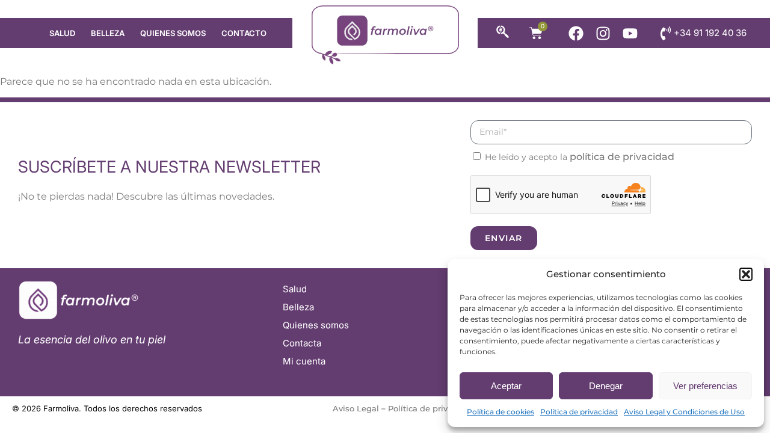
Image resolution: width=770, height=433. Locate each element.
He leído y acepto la (579, 157)
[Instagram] (603, 33)
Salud (62, 33)
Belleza (108, 33)
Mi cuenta (304, 361)
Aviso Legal (356, 408)
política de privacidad (622, 156)
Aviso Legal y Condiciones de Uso (684, 411)
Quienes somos (173, 33)
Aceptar (506, 386)
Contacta (302, 343)
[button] (746, 274)
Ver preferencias (705, 386)
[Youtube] (630, 33)
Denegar (606, 386)
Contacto (243, 33)
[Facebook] (576, 33)
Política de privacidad (579, 411)
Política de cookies (500, 411)
